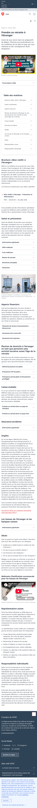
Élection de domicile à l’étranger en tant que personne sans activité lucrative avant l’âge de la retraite (17, 115)
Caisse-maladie (9, 121)
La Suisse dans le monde (10, 768)
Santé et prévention (11, 104)
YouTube (7, 749)
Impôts (7, 130)
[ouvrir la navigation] (34, 14)
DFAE (7, 14)
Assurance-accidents (11, 125)
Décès (6, 140)
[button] (34, 714)
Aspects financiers (10, 109)
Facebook (7, 745)
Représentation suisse (11, 144)
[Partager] (35, 21)
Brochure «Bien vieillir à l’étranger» (15, 100)
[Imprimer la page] (31, 21)
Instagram (23, 745)
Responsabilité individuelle (13, 149)
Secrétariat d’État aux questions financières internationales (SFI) (16, 511)
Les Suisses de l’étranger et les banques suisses (17, 135)
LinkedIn (17, 749)
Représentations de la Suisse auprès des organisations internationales (16, 774)
